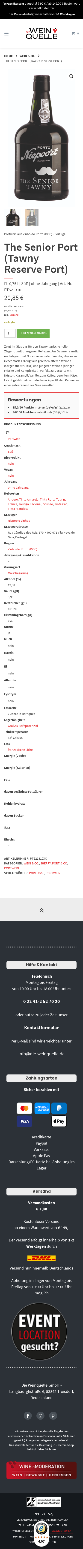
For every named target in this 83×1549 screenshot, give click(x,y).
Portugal (36, 873)
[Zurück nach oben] (41, 909)
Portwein (14, 439)
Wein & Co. (27, 56)
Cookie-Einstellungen (58, 1536)
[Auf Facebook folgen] (28, 1416)
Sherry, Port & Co (53, 863)
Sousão (48, 504)
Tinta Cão (61, 504)
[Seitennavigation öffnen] (11, 33)
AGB (64, 1525)
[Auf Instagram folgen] (40, 1416)
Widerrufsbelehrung (26, 1530)
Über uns (39, 1514)
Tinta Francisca (18, 509)
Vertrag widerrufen (58, 1530)
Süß (10, 451)
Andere (13, 499)
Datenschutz (50, 1525)
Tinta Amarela (29, 499)
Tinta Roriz (47, 499)
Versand (14, 314)
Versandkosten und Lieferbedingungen (42, 1519)
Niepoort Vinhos (19, 520)
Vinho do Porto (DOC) (22, 549)
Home (8, 56)
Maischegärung (18, 573)
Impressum (19, 1536)
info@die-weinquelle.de (41, 1054)
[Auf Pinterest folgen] (53, 1416)
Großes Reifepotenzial (23, 726)
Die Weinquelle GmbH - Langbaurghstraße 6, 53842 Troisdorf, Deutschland (41, 1391)
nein (11, 463)
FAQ (50, 1514)
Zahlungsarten (41, 1078)
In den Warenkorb (33, 333)
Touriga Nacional (30, 504)
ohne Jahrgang (18, 487)
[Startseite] (41, 33)
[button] (71, 76)
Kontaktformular (41, 1027)
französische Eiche (20, 750)
